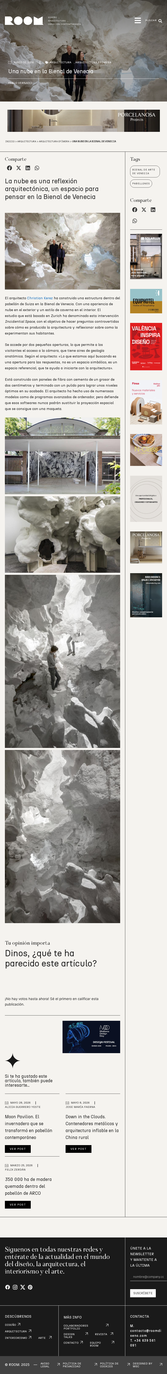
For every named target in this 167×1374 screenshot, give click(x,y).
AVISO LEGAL (45, 1365)
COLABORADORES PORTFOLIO (76, 1327)
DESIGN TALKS (69, 1336)
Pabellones (141, 183)
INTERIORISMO (16, 1338)
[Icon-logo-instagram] (15, 1287)
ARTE (42, 1338)
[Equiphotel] (146, 312)
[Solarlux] (146, 278)
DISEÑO (10, 1325)
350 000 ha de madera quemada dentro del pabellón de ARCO (28, 1186)
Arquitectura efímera (93, 62)
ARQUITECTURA (16, 1331)
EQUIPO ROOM (95, 1344)
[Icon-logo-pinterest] (30, 1287)
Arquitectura (60, 62)
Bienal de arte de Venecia (143, 171)
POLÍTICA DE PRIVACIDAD (72, 1365)
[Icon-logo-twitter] (22, 1287)
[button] (137, 20)
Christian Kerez (40, 298)
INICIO (10, 141)
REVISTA (101, 1334)
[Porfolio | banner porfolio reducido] (146, 521)
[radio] (8, 981)
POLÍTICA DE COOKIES (109, 1365)
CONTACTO (71, 1342)
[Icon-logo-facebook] (7, 1287)
